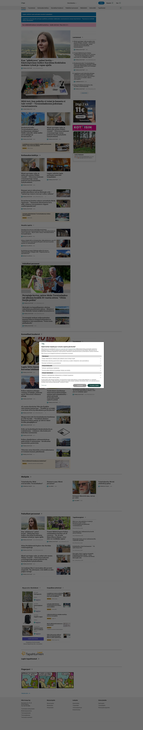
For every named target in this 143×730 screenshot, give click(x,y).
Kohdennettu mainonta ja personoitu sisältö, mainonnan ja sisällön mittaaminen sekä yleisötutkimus (65, 361)
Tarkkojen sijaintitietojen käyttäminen (50, 368)
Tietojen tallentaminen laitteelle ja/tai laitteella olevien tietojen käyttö (58, 358)
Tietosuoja (43, 385)
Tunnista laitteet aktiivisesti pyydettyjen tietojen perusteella (56, 370)
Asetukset (80, 385)
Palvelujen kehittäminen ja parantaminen (51, 363)
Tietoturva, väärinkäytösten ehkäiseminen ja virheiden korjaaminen (57, 375)
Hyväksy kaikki (94, 385)
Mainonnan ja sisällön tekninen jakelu (51, 377)
